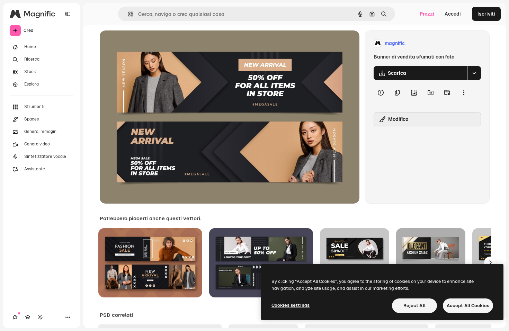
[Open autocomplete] (127, 14)
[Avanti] (490, 262)
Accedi (453, 14)
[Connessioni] (15, 317)
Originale (145, 43)
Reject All (414, 305)
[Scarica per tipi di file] (474, 73)
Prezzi (427, 14)
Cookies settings (290, 305)
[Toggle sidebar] (67, 13)
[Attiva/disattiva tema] (40, 317)
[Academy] (27, 317)
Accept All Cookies (468, 305)
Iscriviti (486, 14)
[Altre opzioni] (464, 92)
